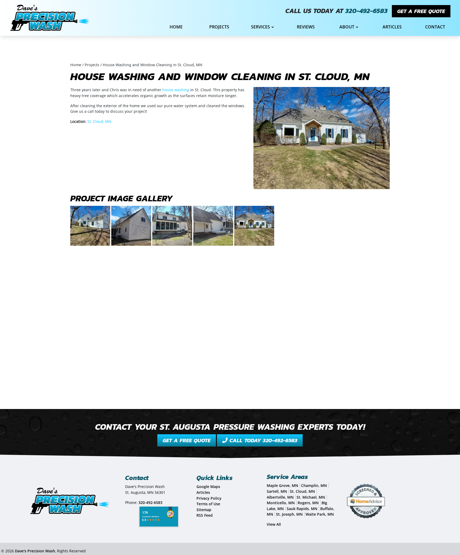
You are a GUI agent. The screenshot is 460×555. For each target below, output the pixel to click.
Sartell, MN (277, 491)
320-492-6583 (366, 10)
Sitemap (203, 509)
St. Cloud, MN (99, 121)
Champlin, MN (314, 485)
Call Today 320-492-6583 (262, 440)
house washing (175, 89)
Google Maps (208, 486)
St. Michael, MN (311, 497)
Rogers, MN (308, 502)
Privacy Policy (208, 498)
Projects (92, 64)
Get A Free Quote (421, 11)
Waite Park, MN (320, 514)
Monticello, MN (281, 502)
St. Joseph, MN (289, 514)
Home (75, 64)
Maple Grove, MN (282, 485)
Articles (203, 492)
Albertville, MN (280, 497)
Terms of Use (208, 503)
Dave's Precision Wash (35, 550)
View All (274, 524)
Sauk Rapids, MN (302, 508)
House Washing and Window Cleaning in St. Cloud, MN (152, 64)
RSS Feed (204, 515)
